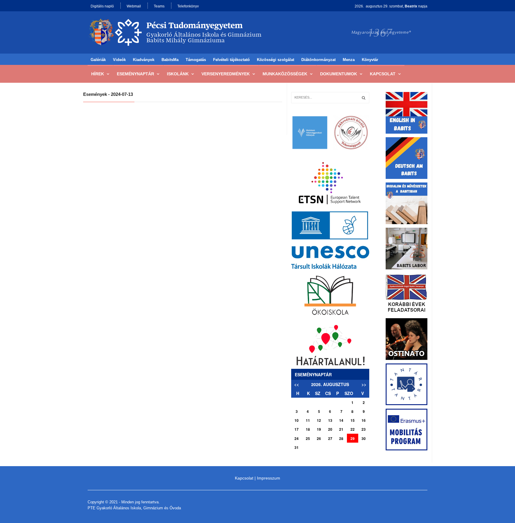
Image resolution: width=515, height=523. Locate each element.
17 (296, 429)
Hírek (97, 73)
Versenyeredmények (225, 73)
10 (296, 420)
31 (296, 447)
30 (364, 438)
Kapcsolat (382, 73)
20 (330, 429)
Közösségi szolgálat (275, 59)
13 (330, 420)
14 (341, 420)
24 (296, 438)
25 (308, 438)
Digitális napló (102, 6)
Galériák (98, 59)
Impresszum (268, 478)
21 (341, 429)
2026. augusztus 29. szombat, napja (391, 6)
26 (319, 438)
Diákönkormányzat (318, 59)
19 (319, 429)
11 (308, 420)
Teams (159, 6)
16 (364, 420)
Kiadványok (143, 59)
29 (352, 438)
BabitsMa (170, 59)
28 (341, 438)
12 (319, 420)
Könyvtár (370, 59)
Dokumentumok (338, 73)
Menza (349, 59)
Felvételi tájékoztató (231, 59)
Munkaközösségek (285, 73)
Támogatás (196, 59)
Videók (119, 59)
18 (308, 429)
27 (330, 438)
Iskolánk (178, 73)
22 (352, 429)
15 (352, 420)
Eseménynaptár (135, 73)
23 (364, 429)
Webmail (134, 6)
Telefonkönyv (188, 6)
